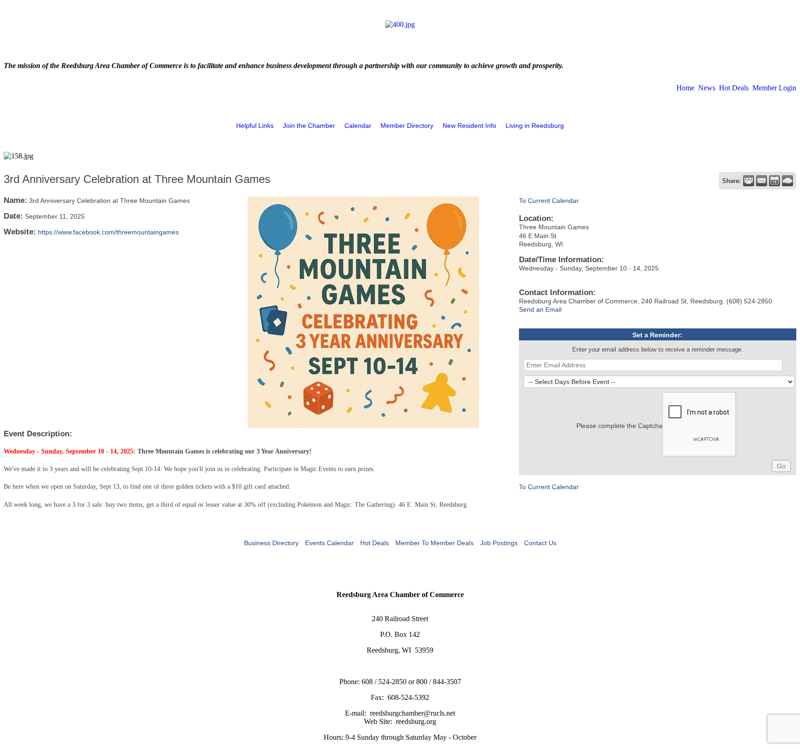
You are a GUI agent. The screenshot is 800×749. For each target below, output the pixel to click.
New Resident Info (469, 125)
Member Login (774, 88)
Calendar (357, 125)
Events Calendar (329, 543)
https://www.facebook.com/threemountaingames (108, 232)
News (706, 88)
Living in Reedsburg (535, 125)
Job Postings (499, 543)
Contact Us (540, 543)
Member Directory (407, 125)
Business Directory (271, 543)
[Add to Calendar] (774, 180)
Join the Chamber (309, 125)
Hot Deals (734, 88)
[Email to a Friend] (761, 180)
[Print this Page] (748, 180)
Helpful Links (255, 125)
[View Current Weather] (787, 180)
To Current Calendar (549, 200)
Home (685, 88)
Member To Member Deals (434, 543)
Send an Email (540, 309)
